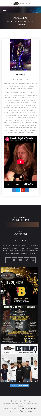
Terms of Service (26, 411)
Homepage (10, 21)
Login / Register (25, 3)
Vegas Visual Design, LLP (29, 408)
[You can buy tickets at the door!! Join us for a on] (19, 286)
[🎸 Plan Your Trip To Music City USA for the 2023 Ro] (19, 324)
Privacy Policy (14, 411)
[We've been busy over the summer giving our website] (19, 363)
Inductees (22, 75)
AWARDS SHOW (22, 21)
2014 (32, 21)
